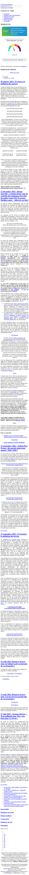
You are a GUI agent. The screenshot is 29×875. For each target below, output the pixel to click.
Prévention (6, 14)
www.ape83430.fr (7, 871)
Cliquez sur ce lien (14, 72)
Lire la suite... (4, 530)
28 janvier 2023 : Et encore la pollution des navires (13, 83)
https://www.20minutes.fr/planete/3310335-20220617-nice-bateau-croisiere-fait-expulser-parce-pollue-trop (14, 766)
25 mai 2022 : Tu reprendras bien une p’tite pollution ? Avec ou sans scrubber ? (15, 796)
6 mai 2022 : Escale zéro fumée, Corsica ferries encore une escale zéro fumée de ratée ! (16, 805)
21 (4, 843)
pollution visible (11, 104)
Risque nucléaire (8, 19)
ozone (19, 390)
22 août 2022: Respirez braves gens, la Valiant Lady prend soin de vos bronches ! (14, 664)
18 (4, 838)
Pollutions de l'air (8, 18)
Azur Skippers (11, 459)
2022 (13, 601)
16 (4, 835)
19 (4, 840)
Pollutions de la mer (9, 16)
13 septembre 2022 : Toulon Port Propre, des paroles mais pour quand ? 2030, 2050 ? (14, 448)
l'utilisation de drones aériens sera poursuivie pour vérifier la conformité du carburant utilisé (16, 317)
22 (4, 844)
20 (4, 841)
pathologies (5, 370)
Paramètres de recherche (7, 7)
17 (4, 837)
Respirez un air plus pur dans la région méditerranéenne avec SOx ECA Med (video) (15, 436)
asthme (10, 370)
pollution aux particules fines (11, 539)
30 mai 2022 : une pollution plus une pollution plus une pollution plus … (15, 793)
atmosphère (14, 391)
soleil (10, 393)
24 (4, 847)
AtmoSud (23, 66)
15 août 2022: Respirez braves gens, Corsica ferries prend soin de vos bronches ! (14, 696)
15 (4, 834)
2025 (2, 602)
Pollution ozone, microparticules (12, 15)
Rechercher (3, 6)
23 (4, 845)
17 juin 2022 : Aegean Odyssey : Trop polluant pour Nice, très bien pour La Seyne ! (14, 716)
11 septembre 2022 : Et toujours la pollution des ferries (14, 535)
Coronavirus (5, 819)
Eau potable (7, 21)
